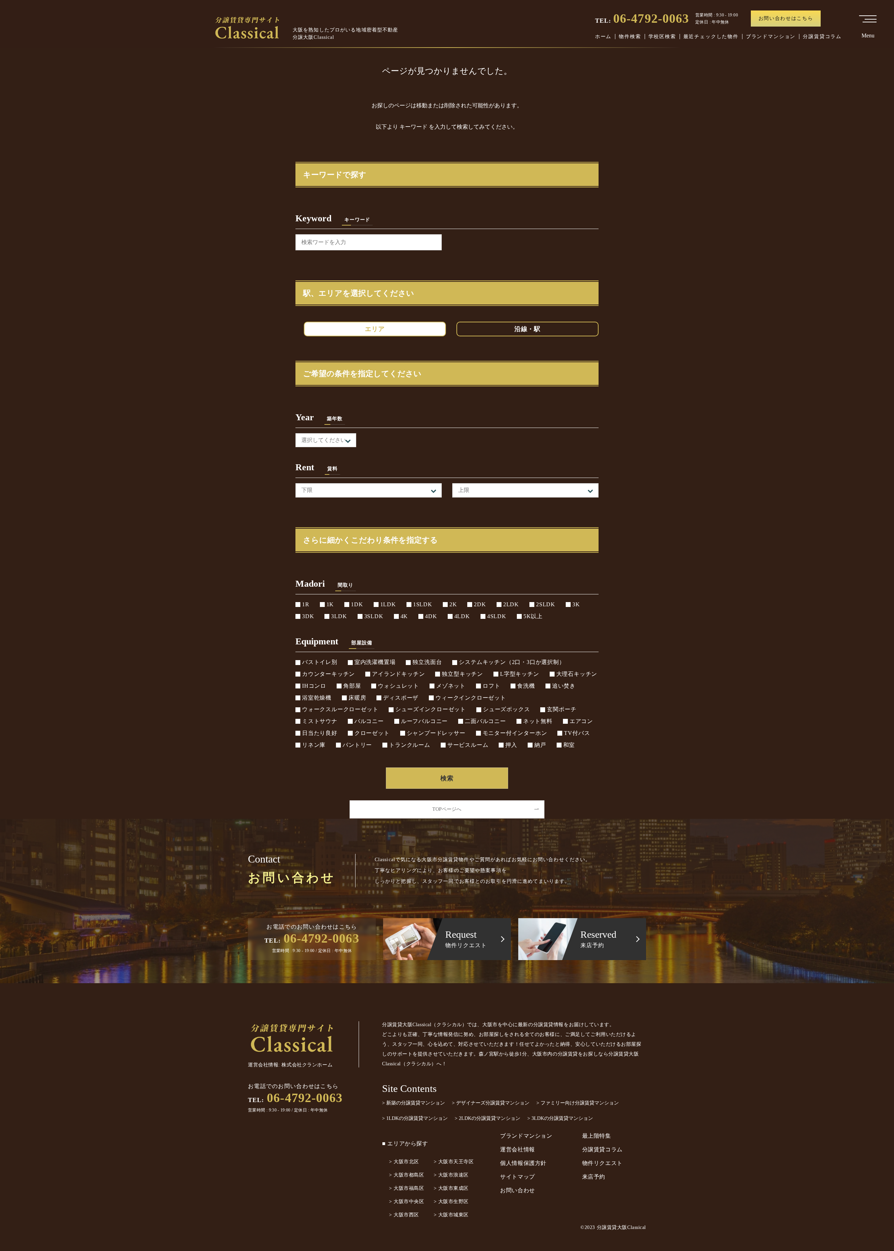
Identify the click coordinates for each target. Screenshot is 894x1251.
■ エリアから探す (405, 1143)
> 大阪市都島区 (406, 1175)
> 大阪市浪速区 (451, 1175)
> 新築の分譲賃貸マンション (413, 1103)
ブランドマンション (771, 36)
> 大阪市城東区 (451, 1214)
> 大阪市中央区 (406, 1201)
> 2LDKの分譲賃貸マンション (487, 1118)
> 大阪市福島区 (406, 1188)
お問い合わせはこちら (786, 18)
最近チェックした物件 (711, 36)
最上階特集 (596, 1136)
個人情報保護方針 (523, 1163)
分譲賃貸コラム (822, 36)
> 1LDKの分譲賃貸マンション (415, 1118)
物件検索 (630, 36)
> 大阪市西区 (404, 1214)
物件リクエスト (602, 1163)
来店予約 (594, 1177)
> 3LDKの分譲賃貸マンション (560, 1118)
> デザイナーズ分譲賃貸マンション (490, 1103)
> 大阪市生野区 (451, 1201)
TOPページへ (446, 809)
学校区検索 (662, 36)
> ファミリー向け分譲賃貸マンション (577, 1103)
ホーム (603, 36)
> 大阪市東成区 (451, 1188)
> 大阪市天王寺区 (454, 1161)
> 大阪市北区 (404, 1161)
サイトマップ (517, 1177)
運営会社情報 (517, 1149)
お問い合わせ (517, 1190)
